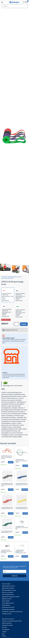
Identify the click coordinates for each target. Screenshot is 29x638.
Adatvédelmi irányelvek (8, 619)
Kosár (26, 2)
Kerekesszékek (6, 605)
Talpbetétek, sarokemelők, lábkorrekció (12, 611)
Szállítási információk (7, 625)
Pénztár (4, 636)
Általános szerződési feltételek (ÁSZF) (12, 621)
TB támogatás (5, 629)
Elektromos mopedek (7, 592)
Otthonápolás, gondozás (8, 609)
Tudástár (4, 631)
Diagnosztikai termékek (8, 588)
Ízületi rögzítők (6, 601)
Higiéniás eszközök (7, 598)
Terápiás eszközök (6, 613)
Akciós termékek (6, 584)
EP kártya (4, 627)
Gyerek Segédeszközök (8, 594)
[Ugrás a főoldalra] (15, 2)
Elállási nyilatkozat (7, 623)
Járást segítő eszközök (8, 603)
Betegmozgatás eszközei (8, 586)
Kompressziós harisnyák (8, 607)
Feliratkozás (14, 575)
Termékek (3, 276)
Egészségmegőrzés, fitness (14, 276)
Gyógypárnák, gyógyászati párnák (10, 596)
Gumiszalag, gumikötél (7, 278)
